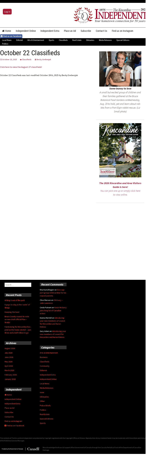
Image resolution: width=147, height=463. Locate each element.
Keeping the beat (12, 312)
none (42, 392)
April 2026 (9, 366)
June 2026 (9, 357)
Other (42, 401)
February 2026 (11, 374)
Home (8, 30)
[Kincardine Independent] (109, 14)
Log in (7, 11)
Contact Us (101, 30)
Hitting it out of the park (15, 300)
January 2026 (10, 379)
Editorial (19, 40)
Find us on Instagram (122, 30)
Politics (5, 44)
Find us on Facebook (12, 36)
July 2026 (8, 352)
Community (44, 366)
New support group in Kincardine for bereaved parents (53, 292)
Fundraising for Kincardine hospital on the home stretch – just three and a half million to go (18, 330)
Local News (7, 40)
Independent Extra (50, 30)
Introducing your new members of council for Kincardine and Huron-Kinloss (53, 334)
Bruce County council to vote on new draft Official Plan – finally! (17, 319)
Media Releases (105, 40)
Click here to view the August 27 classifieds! (21, 67)
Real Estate (76, 40)
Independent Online (26, 30)
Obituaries (90, 40)
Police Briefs (45, 405)
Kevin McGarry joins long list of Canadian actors (53, 310)
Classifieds (63, 40)
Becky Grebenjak (44, 59)
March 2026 (9, 370)
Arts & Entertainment (35, 40)
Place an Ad (70, 30)
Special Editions (122, 40)
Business (43, 357)
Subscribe (86, 30)
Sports (51, 40)
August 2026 (10, 348)
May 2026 (8, 361)
